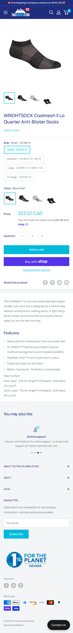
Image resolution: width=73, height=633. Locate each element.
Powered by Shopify (14, 625)
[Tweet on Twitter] (59, 282)
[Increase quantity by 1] (42, 236)
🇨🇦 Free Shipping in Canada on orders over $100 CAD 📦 (36, 2)
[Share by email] (66, 282)
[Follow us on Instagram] (20, 585)
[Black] (24, 198)
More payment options (36, 270)
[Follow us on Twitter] (13, 585)
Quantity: (10, 236)
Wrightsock (11, 130)
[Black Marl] (10, 198)
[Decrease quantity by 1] (22, 236)
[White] (38, 198)
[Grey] (51, 198)
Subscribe (16, 534)
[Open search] (51, 12)
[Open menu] (5, 12)
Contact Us (58, 625)
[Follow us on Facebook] (6, 585)
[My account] (58, 12)
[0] (66, 12)
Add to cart (36, 250)
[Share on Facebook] (45, 282)
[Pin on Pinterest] (52, 282)
